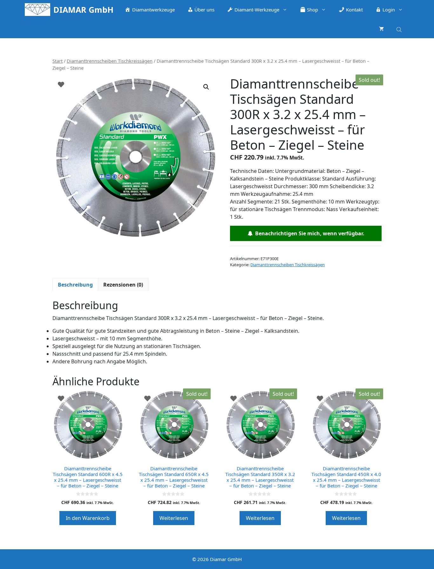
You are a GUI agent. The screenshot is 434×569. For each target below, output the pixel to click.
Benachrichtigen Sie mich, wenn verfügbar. (308, 233)
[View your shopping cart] (381, 28)
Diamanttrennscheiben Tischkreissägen (110, 61)
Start (57, 61)
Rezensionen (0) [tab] (123, 284)
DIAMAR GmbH (83, 9)
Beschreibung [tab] (75, 284)
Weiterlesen (173, 518)
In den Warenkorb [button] (88, 518)
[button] (206, 87)
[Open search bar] (400, 28)
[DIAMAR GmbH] (37, 9)
